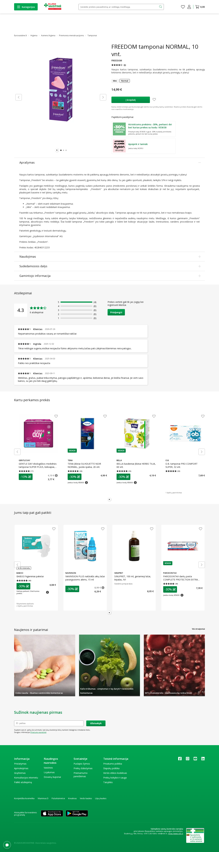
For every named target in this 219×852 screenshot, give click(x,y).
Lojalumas (49, 772)
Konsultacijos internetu (26, 777)
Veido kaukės (86, 798)
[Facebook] (180, 759)
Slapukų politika (111, 768)
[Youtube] (195, 759)
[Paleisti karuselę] (57, 150)
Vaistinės (48, 767)
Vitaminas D (43, 798)
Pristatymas (20, 763)
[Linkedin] (203, 759)
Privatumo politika (112, 763)
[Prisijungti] (189, 7)
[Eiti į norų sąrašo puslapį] (183, 7)
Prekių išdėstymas (83, 768)
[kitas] (103, 97)
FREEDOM (116, 60)
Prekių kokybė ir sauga (115, 777)
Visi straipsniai (198, 629)
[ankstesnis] (18, 97)
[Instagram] (188, 759)
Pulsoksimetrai (58, 798)
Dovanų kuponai (52, 776)
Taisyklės (108, 782)
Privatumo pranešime (38, 732)
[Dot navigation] (61, 150)
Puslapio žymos (82, 763)
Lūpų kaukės (100, 798)
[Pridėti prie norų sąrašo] (154, 100)
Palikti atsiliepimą (23, 782)
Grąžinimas (20, 772)
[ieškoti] (161, 7)
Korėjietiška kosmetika (24, 798)
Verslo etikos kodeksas (115, 772)
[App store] (52, 813)
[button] (118, 65)
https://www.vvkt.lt (175, 833)
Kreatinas (72, 798)
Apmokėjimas (21, 768)
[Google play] (77, 813)
